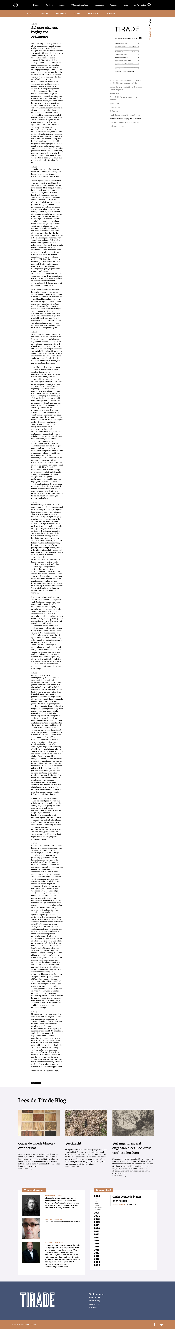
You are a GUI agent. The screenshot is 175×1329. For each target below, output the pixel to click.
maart (97, 1205)
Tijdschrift (44, 13)
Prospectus (99, 5)
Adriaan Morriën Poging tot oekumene (125, 119)
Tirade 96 (150, 33)
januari (98, 1210)
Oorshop (49, 5)
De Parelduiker (140, 5)
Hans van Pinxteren (53, 1222)
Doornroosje (115, 107)
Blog (29, 13)
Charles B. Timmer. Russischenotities (124, 122)
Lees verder (23, 1168)
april (97, 1203)
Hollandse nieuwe (117, 126)
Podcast (113, 5)
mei (96, 1201)
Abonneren (61, 13)
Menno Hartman (118, 1204)
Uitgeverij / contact (79, 5)
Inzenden (111, 13)
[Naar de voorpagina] (14, 5)
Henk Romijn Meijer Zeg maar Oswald (125, 115)
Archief (77, 13)
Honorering (94, 1300)
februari (98, 1207)
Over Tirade (93, 13)
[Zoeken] (149, 5)
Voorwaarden (16, 1324)
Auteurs (62, 5)
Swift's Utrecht (116, 93)
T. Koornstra (115, 111)
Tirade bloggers (96, 1294)
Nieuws (36, 5)
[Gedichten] (114, 103)
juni (96, 1199)
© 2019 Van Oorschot (28, 1324)
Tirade (125, 5)
